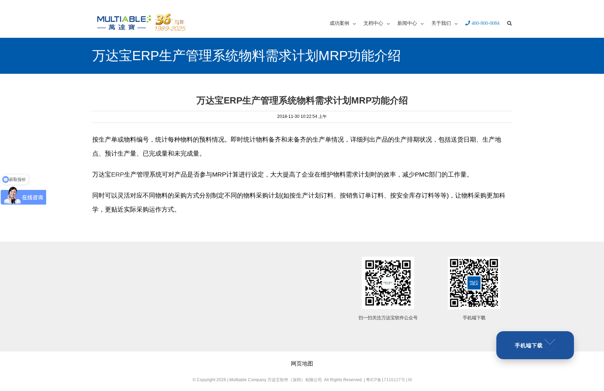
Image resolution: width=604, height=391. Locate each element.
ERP (117, 174)
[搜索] (509, 22)
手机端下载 (529, 345)
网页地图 (302, 364)
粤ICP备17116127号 (385, 379)
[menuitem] (347, 22)
